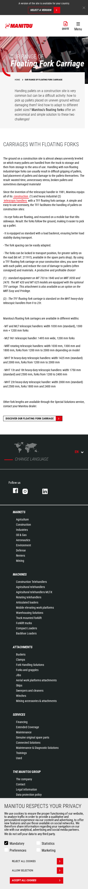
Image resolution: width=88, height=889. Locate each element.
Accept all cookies (24, 880)
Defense (21, 550)
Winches (21, 695)
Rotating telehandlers (28, 597)
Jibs (18, 675)
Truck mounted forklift (29, 618)
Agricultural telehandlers (30, 587)
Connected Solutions (28, 742)
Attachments (22, 647)
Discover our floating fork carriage (30, 418)
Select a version (40, 10)
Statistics (48, 843)
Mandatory (17, 843)
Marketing (49, 850)
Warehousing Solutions (29, 612)
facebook (13, 490)
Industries (22, 529)
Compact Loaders (26, 628)
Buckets (20, 654)
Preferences (18, 850)
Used (19, 758)
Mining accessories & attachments (36, 701)
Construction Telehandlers (31, 581)
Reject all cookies (24, 861)
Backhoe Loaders (26, 633)
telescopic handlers (15, 200)
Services (19, 715)
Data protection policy (29, 794)
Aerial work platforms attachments (36, 680)
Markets (19, 512)
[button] (78, 25)
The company (24, 779)
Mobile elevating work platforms (35, 607)
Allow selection (22, 870)
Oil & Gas (21, 535)
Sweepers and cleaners (29, 690)
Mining (20, 560)
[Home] (19, 26)
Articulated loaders (27, 602)
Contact (20, 784)
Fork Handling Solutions (30, 664)
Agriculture (22, 519)
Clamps (20, 659)
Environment (23, 545)
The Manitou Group (27, 772)
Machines (20, 574)
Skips (19, 685)
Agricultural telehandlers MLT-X (34, 592)
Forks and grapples (27, 670)
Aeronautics (23, 540)
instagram (28, 490)
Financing (22, 722)
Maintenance (24, 732)
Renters (20, 555)
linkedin (48, 490)
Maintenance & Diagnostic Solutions (37, 747)
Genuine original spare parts (32, 737)
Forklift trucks (24, 623)
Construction (23, 524)
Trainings (21, 753)
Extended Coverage (27, 727)
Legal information (26, 789)
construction (21, 196)
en (77, 452)
